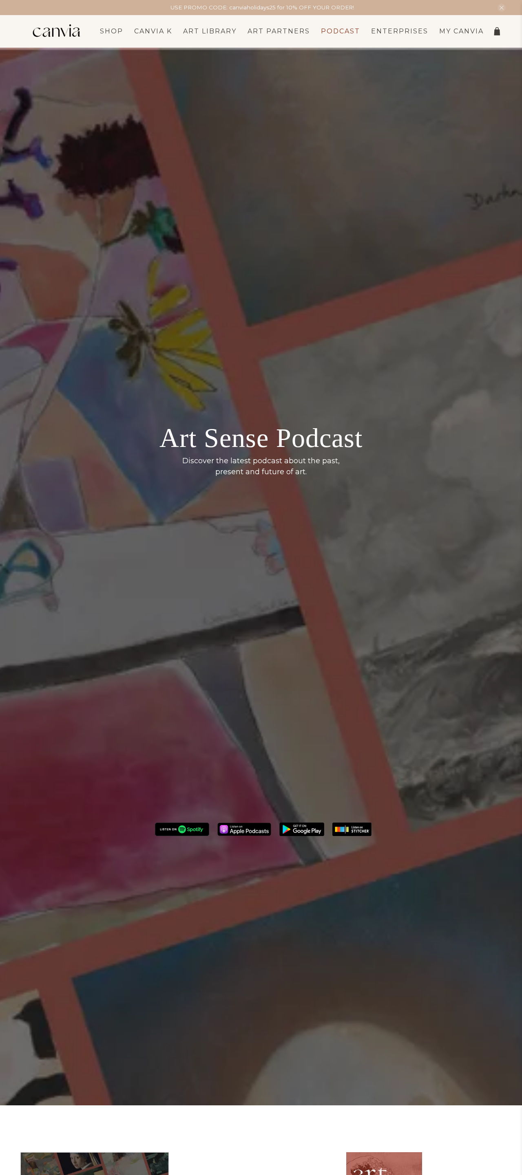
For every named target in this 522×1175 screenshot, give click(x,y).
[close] (502, 8)
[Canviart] (56, 31)
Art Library (210, 31)
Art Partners (279, 31)
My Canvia (461, 31)
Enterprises (399, 31)
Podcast (340, 31)
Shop (111, 31)
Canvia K (153, 31)
